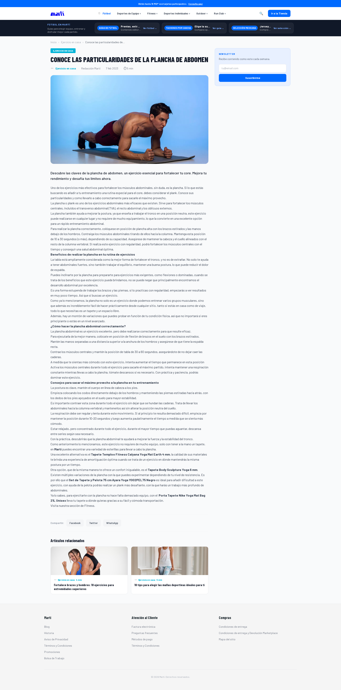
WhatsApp (112, 523)
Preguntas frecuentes (145, 633)
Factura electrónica (143, 626)
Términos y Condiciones (58, 645)
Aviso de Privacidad (56, 639)
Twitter (93, 523)
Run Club (220, 13)
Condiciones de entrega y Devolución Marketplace (248, 633)
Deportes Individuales (177, 13)
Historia (49, 633)
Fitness (152, 13)
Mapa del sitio (227, 639)
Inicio (54, 42)
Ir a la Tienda (279, 13)
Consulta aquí (195, 3)
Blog (47, 626)
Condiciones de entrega (233, 626)
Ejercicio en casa (71, 42)
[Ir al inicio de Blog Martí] (58, 13)
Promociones (52, 652)
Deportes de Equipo (129, 13)
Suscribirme (252, 77)
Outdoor (202, 13)
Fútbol (106, 13)
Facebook (75, 523)
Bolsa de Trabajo (54, 658)
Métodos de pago (142, 639)
